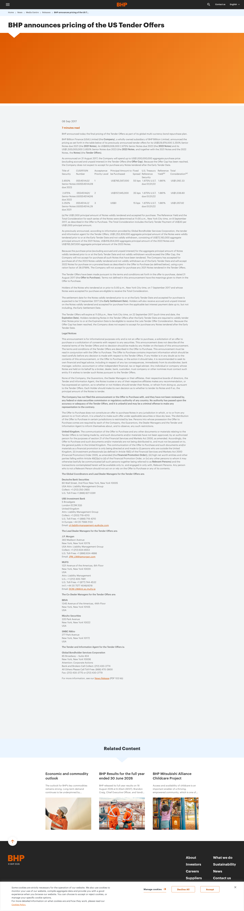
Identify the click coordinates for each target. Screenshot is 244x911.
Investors (193, 864)
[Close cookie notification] (235, 887)
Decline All (183, 889)
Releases (46, 13)
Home (11, 13)
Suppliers (194, 878)
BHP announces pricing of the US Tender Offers (71, 13)
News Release (102, 678)
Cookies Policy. (19, 905)
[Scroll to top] (12, 841)
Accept (210, 889)
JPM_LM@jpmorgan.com (82, 557)
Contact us (220, 5)
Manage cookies (153, 889)
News (19, 13)
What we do (222, 857)
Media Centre (32, 13)
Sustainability (224, 864)
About (191, 857)
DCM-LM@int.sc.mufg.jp (82, 589)
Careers (192, 871)
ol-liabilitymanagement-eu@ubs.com (89, 525)
